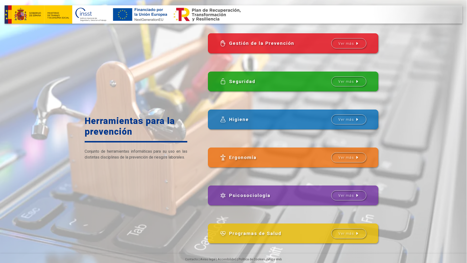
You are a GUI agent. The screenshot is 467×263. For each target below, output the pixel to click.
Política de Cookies (252, 259)
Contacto (191, 259)
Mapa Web (274, 259)
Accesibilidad (227, 259)
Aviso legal (208, 259)
